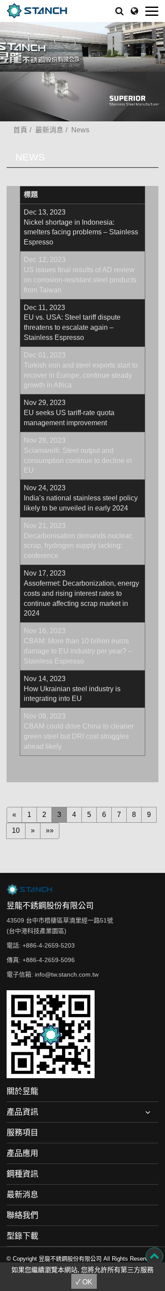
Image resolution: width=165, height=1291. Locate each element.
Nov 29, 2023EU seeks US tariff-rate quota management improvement (69, 413)
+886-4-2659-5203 (48, 945)
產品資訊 (22, 1112)
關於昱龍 (22, 1091)
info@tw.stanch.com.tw (67, 974)
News (80, 130)
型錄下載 (22, 1236)
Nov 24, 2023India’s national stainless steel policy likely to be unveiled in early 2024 (81, 498)
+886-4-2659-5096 (48, 959)
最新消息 (49, 130)
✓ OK (84, 1282)
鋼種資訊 (22, 1174)
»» (50, 830)
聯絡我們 (22, 1215)
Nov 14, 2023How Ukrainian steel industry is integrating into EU (72, 689)
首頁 (20, 130)
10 (16, 830)
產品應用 (22, 1153)
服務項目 (22, 1132)
